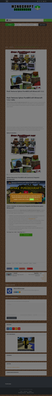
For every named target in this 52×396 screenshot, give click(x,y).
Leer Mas (36, 199)
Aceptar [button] (31, 199)
